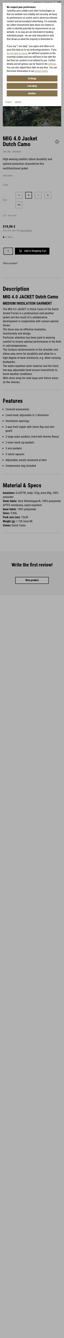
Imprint (18, 102)
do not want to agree (17, 53)
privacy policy (41, 71)
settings (52, 63)
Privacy (8, 102)
